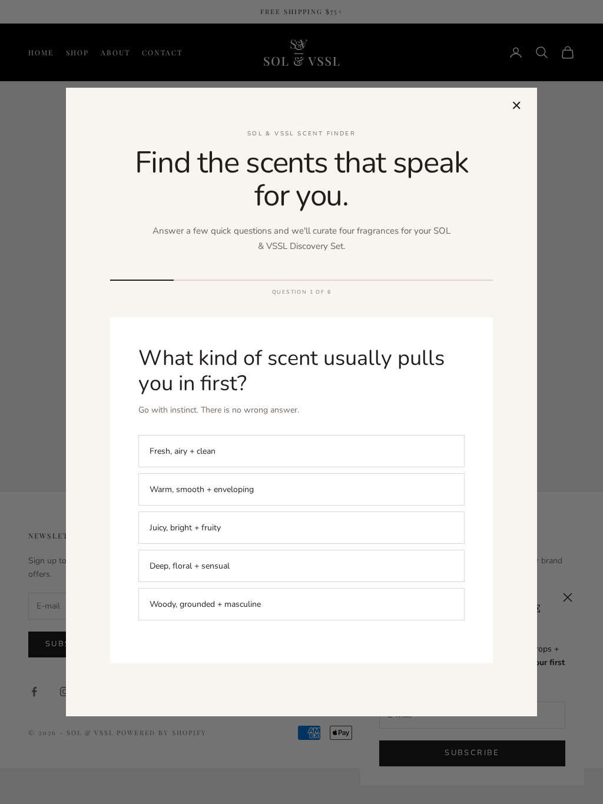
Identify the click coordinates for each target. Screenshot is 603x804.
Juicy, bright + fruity (185, 527)
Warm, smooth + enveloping (202, 489)
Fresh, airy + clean (183, 451)
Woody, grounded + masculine (205, 604)
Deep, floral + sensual (190, 566)
